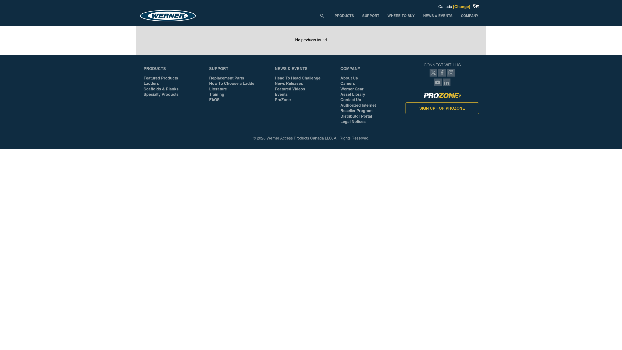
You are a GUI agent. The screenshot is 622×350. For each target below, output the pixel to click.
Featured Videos (290, 89)
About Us (349, 78)
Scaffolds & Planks (161, 89)
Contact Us (350, 99)
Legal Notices (353, 121)
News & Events (291, 68)
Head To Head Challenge (297, 78)
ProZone (283, 99)
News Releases (289, 83)
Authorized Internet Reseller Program (358, 108)
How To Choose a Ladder (232, 83)
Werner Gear (351, 89)
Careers (347, 83)
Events (281, 94)
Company (350, 68)
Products (155, 68)
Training (216, 94)
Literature (218, 89)
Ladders (151, 83)
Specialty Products (161, 94)
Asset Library (352, 94)
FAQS (214, 99)
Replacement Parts (226, 78)
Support (218, 68)
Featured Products (161, 78)
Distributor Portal (356, 116)
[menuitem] (344, 15)
